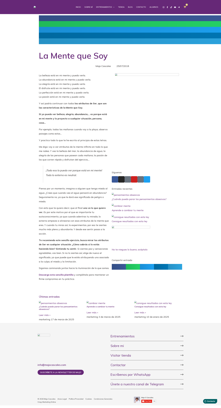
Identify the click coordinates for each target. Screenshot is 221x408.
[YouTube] (175, 7)
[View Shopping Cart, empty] (184, 7)
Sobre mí (88, 7)
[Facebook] (167, 7)
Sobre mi (117, 346)
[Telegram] (179, 7)
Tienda (121, 7)
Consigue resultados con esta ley (129, 221)
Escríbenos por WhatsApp (130, 374)
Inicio (78, 7)
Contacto (141, 7)
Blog (130, 7)
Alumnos (154, 7)
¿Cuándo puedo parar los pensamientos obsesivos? (139, 199)
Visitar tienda (120, 355)
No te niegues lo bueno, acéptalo (129, 249)
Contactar (118, 365)
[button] (119, 267)
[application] (113, 7)
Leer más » (44, 315)
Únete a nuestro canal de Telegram (137, 384)
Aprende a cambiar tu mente (127, 210)
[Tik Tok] (171, 7)
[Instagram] (163, 7)
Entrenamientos (104, 7)
